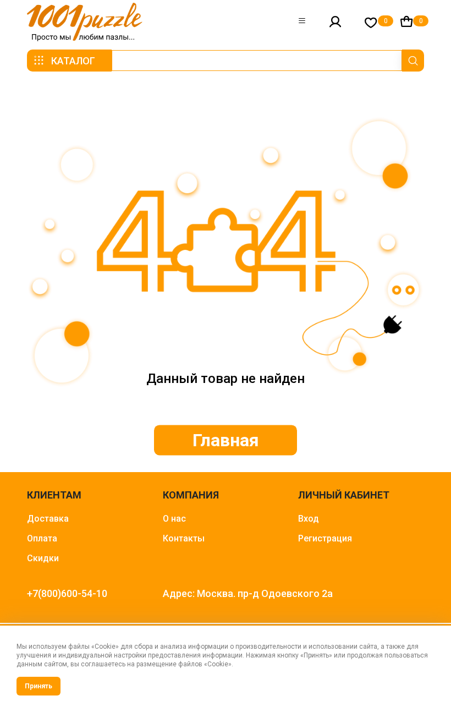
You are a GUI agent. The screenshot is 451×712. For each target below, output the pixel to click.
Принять (38, 686)
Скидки (43, 558)
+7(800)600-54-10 (67, 593)
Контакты (184, 538)
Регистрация (325, 538)
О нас (174, 518)
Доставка (48, 518)
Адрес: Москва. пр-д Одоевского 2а (248, 593)
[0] (371, 22)
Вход (308, 518)
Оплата (42, 538)
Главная (226, 440)
